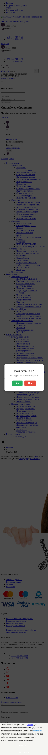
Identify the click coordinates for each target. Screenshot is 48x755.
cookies (30, 724)
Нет (30, 383)
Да (17, 383)
